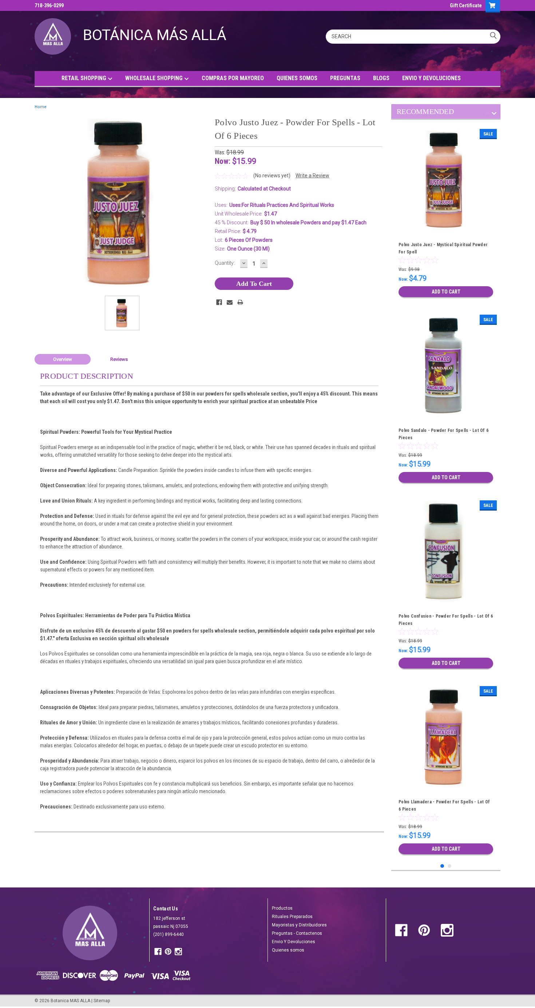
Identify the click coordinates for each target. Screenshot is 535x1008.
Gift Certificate (466, 5)
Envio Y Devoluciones (293, 941)
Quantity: (225, 263)
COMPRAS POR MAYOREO (233, 78)
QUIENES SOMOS (297, 78)
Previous (487, 114)
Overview (62, 359)
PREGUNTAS (345, 78)
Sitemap (102, 1000)
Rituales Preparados (292, 916)
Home (41, 107)
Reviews (119, 359)
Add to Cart (446, 292)
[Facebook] (219, 302)
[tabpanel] (446, 213)
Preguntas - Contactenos (297, 933)
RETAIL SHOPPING (85, 78)
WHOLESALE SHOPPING (154, 78)
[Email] (230, 302)
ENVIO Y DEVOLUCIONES (431, 78)
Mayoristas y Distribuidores (299, 925)
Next (494, 114)
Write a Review (312, 175)
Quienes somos (288, 950)
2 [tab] (450, 866)
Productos (282, 908)
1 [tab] (442, 866)
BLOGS (381, 78)
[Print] (240, 302)
